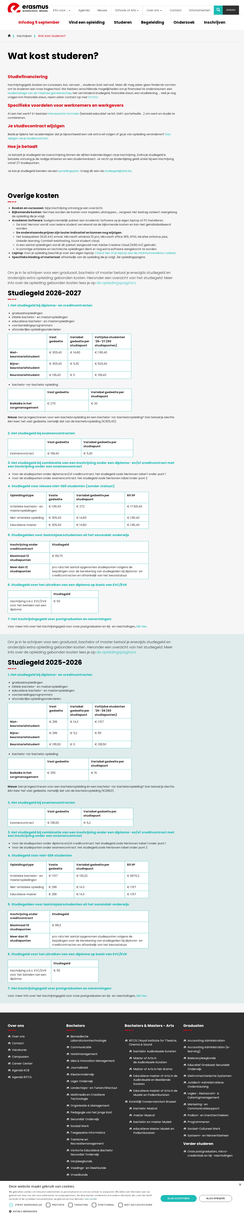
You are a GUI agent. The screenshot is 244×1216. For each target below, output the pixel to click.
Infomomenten (199, 10)
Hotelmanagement (84, 1054)
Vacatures (19, 1050)
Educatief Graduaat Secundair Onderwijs (209, 1067)
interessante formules (63, 114)
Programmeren (199, 1122)
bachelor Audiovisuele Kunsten (154, 1051)
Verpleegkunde (81, 1161)
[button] (82, 1211)
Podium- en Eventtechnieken (208, 1115)
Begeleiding (152, 22)
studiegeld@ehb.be (118, 171)
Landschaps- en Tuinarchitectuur (94, 1088)
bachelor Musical (145, 1108)
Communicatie (81, 1047)
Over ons (153, 10)
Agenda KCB (20, 1070)
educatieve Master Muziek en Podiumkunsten (153, 1131)
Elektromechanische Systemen (209, 1076)
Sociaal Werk (80, 1126)
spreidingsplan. (68, 171)
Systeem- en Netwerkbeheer (208, 1135)
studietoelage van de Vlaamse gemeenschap (39, 93)
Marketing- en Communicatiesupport (204, 1106)
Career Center (22, 1063)
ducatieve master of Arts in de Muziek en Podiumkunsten (155, 1093)
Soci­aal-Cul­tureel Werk (204, 1129)
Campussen (20, 1057)
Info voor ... (61, 10)
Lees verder (91, 1198)
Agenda (84, 10)
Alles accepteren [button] (179, 1198)
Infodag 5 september (39, 22)
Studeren (123, 22)
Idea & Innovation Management (93, 1061)
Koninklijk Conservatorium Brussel (152, 1102)
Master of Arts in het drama (152, 1069)
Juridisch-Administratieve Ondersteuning (206, 1084)
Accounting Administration (206, 1040)
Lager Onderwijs (82, 1081)
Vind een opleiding (87, 22)
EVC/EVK (120, 584)
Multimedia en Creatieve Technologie (88, 1097)
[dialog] (122, 1198)
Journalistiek (79, 1068)
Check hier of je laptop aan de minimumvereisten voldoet (135, 253)
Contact (175, 10)
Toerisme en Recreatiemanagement (87, 1141)
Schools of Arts (126, 10)
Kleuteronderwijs (82, 1074)
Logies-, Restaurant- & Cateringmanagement (203, 1095)
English (230, 10)
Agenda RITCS (22, 1077)
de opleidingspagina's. (116, 282)
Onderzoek (184, 22)
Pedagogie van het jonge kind (91, 1112)
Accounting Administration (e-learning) (209, 1049)
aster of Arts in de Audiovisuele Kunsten (150, 1060)
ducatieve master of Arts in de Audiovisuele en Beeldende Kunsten (155, 1080)
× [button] (240, 1184)
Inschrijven (214, 22)
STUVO (93, 97)
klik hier (141, 626)
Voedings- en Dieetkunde (88, 1168)
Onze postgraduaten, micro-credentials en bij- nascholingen (210, 1153)
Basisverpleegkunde (202, 1058)
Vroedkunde (79, 1175)
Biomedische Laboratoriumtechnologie (88, 1038)
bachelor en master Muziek (152, 1122)
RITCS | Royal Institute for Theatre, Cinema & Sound (153, 1042)
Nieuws (102, 10)
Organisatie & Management (90, 1106)
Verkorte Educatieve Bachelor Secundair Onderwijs (92, 1152)
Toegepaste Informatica (88, 1133)
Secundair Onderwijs (85, 1119)
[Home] (29, 7)
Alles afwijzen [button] (215, 1198)
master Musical (144, 1115)
